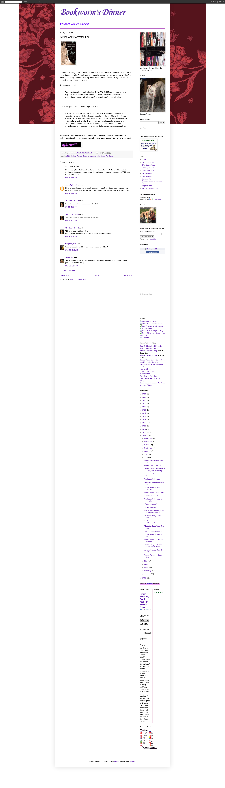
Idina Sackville (95, 156)
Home (96, 275)
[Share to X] (105, 153)
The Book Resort (72, 201)
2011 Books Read (148, 162)
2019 (144, 410)
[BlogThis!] (103, 153)
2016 (144, 413)
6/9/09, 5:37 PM (71, 220)
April (146, 564)
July (146, 454)
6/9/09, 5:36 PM (71, 207)
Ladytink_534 (70, 244)
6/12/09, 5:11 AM (71, 250)
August (147, 451)
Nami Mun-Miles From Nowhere (151, 362)
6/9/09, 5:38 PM (71, 236)
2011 (144, 429)
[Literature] (144, 338)
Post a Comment (69, 271)
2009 (144, 435)
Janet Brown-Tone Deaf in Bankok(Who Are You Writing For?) (150, 378)
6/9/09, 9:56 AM (71, 193)
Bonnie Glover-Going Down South (152, 360)
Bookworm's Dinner (92, 12)
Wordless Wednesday (152, 479)
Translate (157, 199)
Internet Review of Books (149, 355)
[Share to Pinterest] (110, 153)
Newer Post (65, 275)
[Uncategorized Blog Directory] (146, 328)
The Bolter (109, 156)
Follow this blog (152, 252)
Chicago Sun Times (147, 371)
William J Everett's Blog (148, 351)
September (148, 448)
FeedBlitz (152, 239)
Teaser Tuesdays (150, 507)
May (146, 561)
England (73, 156)
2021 (144, 407)
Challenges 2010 (148, 171)
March (146, 567)
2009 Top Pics (147, 176)
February (148, 571)
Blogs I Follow (147, 186)
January (147, 574)
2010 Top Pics (147, 173)
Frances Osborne (83, 156)
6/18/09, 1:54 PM (71, 266)
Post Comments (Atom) (79, 279)
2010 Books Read (148, 165)
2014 (144, 419)
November (148, 441)
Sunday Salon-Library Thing (154, 493)
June (146, 457)
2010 (144, 432)
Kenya (103, 156)
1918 (68, 156)
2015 (144, 416)
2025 (144, 397)
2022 (144, 403)
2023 (144, 400)
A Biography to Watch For (153, 531)
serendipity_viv (71, 185)
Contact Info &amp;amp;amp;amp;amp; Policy (152, 181)
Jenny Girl (69, 257)
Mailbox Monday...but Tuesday (152, 488)
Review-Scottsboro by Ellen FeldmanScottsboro (154, 511)
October (147, 445)
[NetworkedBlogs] (152, 249)
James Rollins (145, 374)
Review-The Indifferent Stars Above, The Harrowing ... (154, 470)
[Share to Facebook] (108, 153)
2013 (144, 423)
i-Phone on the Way (151, 504)
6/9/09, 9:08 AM (71, 177)
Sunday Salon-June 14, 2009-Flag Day (152, 522)
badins (116, 761)
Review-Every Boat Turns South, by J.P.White (153, 546)
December (148, 438)
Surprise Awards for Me (152, 465)
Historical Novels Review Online (151, 364)
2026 (144, 394)
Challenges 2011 (148, 168)
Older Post (128, 275)
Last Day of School (151, 496)
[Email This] (101, 153)
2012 (144, 426)
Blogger (132, 761)
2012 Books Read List (150, 188)
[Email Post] (96, 153)
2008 (144, 578)
